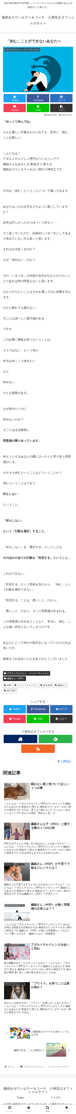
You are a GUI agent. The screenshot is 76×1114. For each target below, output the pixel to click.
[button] (68, 617)
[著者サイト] (20, 739)
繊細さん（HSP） (16, 678)
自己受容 (11, 690)
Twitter (20, 1097)
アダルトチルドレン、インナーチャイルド (28, 673)
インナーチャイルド (27, 685)
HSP (9, 685)
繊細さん (62, 685)
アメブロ (55, 1097)
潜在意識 (47, 685)
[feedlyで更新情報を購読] (55, 739)
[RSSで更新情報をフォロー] (38, 749)
